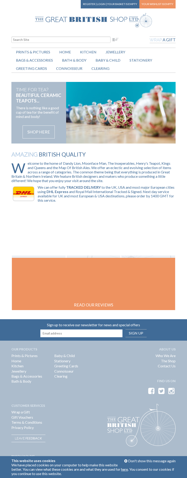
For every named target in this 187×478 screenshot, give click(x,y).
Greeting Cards (31, 68)
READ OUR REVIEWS (93, 304)
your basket (122, 4)
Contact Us (167, 366)
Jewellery (115, 52)
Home (65, 52)
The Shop (168, 361)
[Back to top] (178, 469)
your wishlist (157, 4)
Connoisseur (69, 68)
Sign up (136, 333)
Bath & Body (74, 60)
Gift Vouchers (22, 417)
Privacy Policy (22, 427)
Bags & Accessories (34, 60)
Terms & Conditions (26, 422)
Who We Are (166, 355)
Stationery (141, 60)
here (124, 469)
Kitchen (88, 52)
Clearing (100, 68)
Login (101, 4)
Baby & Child (108, 60)
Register (89, 4)
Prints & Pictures (33, 52)
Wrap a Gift (20, 412)
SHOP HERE (38, 131)
